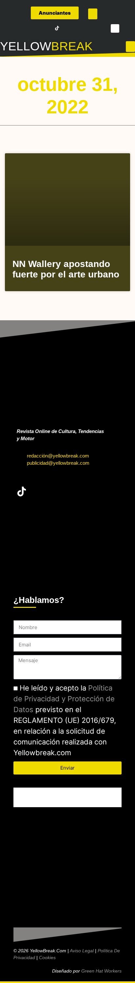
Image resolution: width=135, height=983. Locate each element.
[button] (92, 13)
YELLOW (25, 46)
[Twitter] (29, 28)
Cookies (47, 957)
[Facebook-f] (20, 28)
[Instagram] (38, 28)
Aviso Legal (82, 950)
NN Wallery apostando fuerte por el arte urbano (65, 269)
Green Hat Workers (101, 971)
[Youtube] (47, 28)
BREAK (72, 46)
